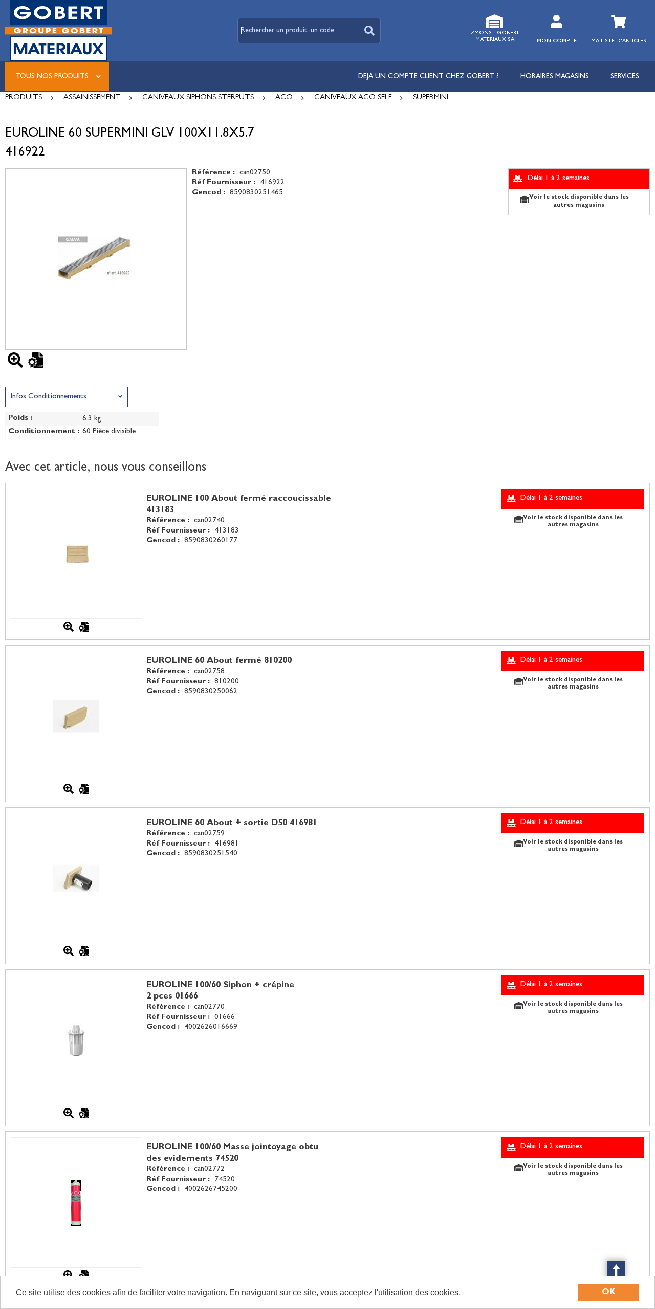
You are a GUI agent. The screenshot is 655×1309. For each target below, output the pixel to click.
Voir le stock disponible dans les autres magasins (579, 201)
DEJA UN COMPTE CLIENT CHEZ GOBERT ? (428, 76)
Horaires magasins (554, 76)
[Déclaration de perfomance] (36, 360)
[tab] (66, 397)
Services (624, 76)
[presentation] (66, 397)
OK (609, 1292)
